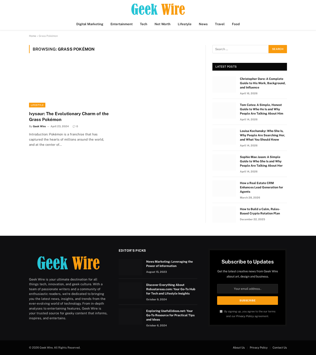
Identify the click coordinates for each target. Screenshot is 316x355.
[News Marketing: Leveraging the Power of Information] (130, 267)
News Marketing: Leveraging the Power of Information (169, 264)
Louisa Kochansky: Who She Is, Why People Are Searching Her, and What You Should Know (262, 135)
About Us (239, 347)
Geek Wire (39, 126)
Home (32, 35)
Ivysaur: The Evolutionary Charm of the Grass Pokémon (69, 116)
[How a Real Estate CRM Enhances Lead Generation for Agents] (224, 188)
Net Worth (162, 24)
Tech (143, 24)
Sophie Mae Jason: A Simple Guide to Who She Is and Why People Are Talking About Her (261, 161)
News (203, 24)
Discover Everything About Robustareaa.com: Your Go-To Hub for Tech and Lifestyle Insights (170, 289)
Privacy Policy (245, 316)
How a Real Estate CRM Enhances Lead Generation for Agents (261, 187)
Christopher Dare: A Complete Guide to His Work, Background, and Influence (263, 83)
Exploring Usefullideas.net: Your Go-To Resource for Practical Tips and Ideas (170, 315)
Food (236, 24)
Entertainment (121, 24)
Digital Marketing (89, 24)
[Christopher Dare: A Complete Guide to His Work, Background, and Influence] (224, 84)
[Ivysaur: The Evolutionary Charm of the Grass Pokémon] (69, 84)
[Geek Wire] (158, 9)
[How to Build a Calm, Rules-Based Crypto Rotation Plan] (224, 214)
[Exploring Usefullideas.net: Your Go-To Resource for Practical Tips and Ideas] (130, 316)
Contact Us (280, 347)
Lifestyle (185, 24)
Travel (220, 24)
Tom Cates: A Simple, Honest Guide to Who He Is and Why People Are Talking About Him (261, 109)
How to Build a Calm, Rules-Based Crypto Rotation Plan (260, 211)
